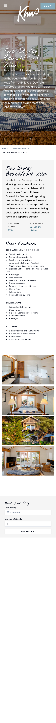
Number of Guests (13, 519)
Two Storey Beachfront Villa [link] (15, 152)
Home (5, 148)
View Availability (28, 531)
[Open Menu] (5, 5)
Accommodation (18, 148)
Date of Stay (10, 507)
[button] (47, 6)
